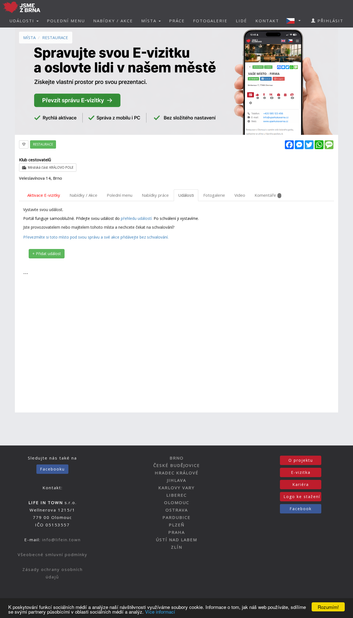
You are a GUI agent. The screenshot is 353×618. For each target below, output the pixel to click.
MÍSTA (29, 37)
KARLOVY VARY (176, 487)
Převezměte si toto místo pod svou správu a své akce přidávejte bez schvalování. (96, 237)
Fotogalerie (214, 195)
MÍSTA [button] (149, 20)
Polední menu (119, 195)
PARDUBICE (176, 517)
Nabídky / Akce (83, 195)
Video (239, 195)
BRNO (177, 458)
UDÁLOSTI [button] (22, 20)
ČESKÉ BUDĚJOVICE (176, 465)
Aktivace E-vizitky (43, 195)
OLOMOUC (176, 502)
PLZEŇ (176, 524)
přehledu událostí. (137, 218)
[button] (295, 21)
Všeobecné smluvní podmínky (52, 554)
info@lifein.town (61, 539)
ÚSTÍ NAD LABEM (176, 539)
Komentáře (265, 195)
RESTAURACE (55, 37)
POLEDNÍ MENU (66, 20)
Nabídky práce (155, 195)
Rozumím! (328, 606)
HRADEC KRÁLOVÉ (177, 472)
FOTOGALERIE (210, 20)
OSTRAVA (176, 510)
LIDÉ (241, 20)
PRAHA (176, 532)
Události (186, 195)
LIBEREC (176, 495)
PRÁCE (177, 20)
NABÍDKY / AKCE (113, 20)
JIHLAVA (176, 480)
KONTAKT (267, 20)
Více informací (160, 611)
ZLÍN (176, 547)
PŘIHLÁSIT (329, 20)
